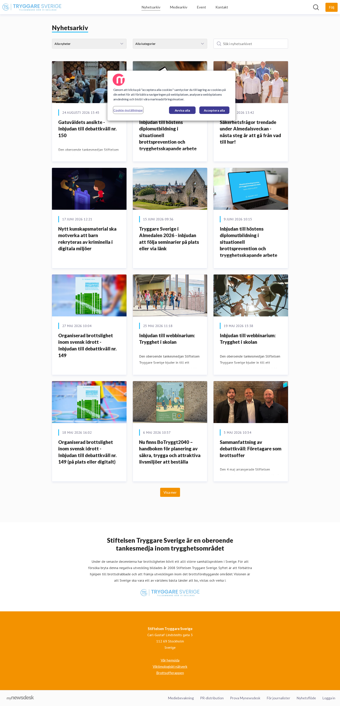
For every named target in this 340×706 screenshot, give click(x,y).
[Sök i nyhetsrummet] (316, 7)
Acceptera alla (214, 110)
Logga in (328, 698)
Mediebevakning (181, 698)
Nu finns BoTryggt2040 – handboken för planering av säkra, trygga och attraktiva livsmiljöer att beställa (169, 452)
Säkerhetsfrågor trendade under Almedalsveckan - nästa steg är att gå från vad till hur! (250, 132)
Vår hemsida (170, 660)
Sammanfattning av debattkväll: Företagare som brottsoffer (250, 448)
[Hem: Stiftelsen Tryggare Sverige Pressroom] (31, 7)
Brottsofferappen (170, 673)
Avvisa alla (182, 110)
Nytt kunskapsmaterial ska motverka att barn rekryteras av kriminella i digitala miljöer (87, 238)
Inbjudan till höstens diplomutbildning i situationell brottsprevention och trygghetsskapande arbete (168, 135)
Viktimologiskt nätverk (170, 666)
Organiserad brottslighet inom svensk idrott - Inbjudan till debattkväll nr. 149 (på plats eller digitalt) (87, 452)
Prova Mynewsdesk (245, 698)
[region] (171, 96)
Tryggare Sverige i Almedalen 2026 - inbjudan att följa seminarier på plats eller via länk (169, 238)
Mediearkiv (178, 7)
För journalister (278, 698)
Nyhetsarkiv (150, 7)
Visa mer (170, 492)
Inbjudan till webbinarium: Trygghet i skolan (167, 339)
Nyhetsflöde (306, 698)
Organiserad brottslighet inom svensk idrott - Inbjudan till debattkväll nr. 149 (87, 345)
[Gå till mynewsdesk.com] (20, 698)
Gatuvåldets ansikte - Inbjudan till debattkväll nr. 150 (87, 128)
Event (201, 7)
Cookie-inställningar (128, 110)
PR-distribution (212, 698)
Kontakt (221, 7)
